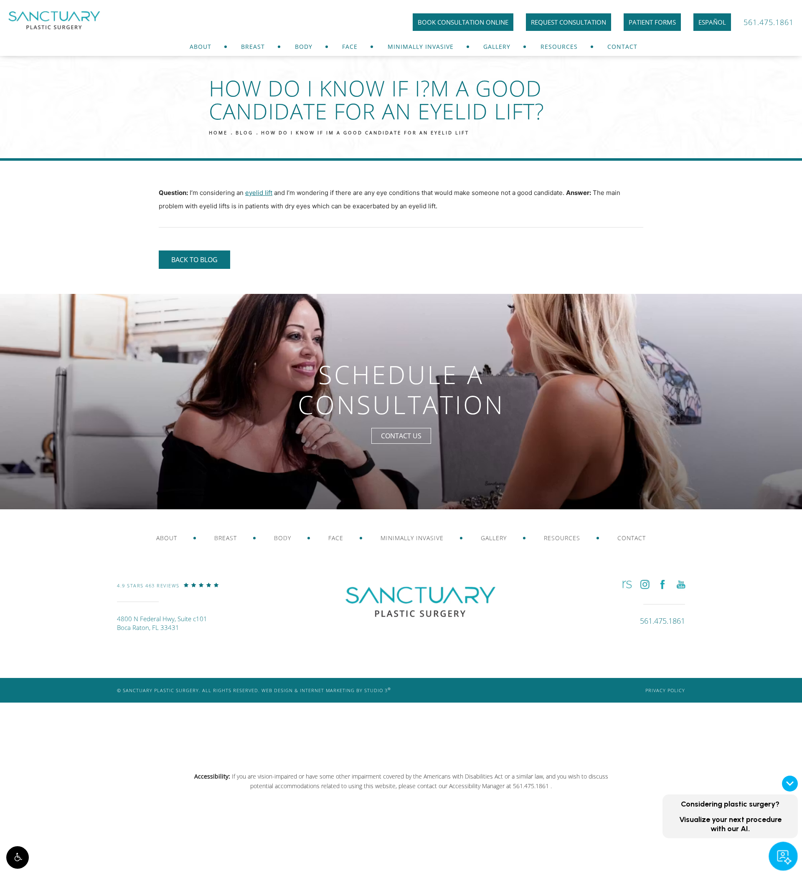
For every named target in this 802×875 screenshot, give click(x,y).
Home (218, 132)
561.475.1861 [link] (769, 22)
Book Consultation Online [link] (463, 22)
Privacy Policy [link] (665, 690)
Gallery (496, 47)
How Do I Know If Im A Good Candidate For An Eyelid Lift (365, 132)
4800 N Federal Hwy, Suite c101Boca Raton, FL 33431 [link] (162, 623)
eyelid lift (258, 193)
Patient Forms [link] (652, 22)
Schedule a (401, 389)
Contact (622, 47)
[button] (17, 857)
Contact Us (401, 435)
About (200, 47)
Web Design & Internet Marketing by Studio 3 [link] (326, 690)
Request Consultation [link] (568, 22)
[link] (168, 592)
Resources (559, 47)
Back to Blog (194, 259)
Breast (253, 47)
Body (303, 47)
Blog (244, 132)
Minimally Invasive (421, 47)
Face (350, 47)
